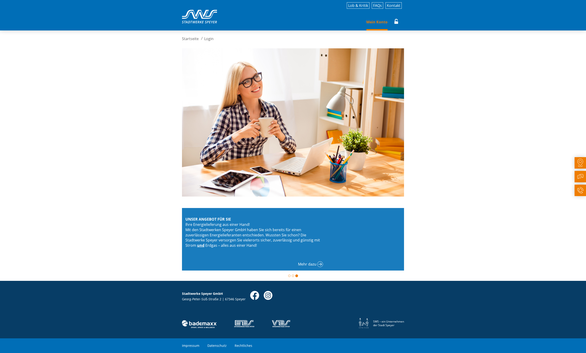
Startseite (190, 38)
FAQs (377, 5)
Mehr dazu (307, 264)
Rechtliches (243, 345)
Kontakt (393, 5)
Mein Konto (377, 22)
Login (396, 22)
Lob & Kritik (358, 5)
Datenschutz (217, 345)
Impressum (190, 345)
